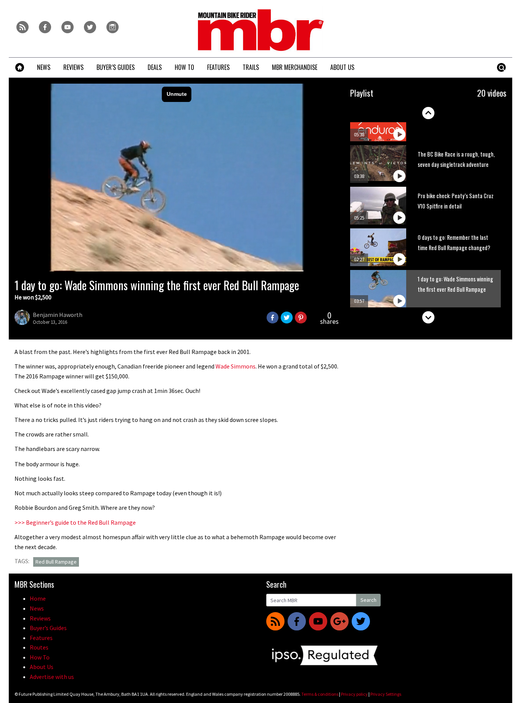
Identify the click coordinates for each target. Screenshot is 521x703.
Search (368, 599)
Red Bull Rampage (56, 561)
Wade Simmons (235, 366)
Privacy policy (354, 694)
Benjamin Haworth (57, 314)
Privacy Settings (385, 694)
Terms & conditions (319, 694)
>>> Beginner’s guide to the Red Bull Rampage (75, 522)
